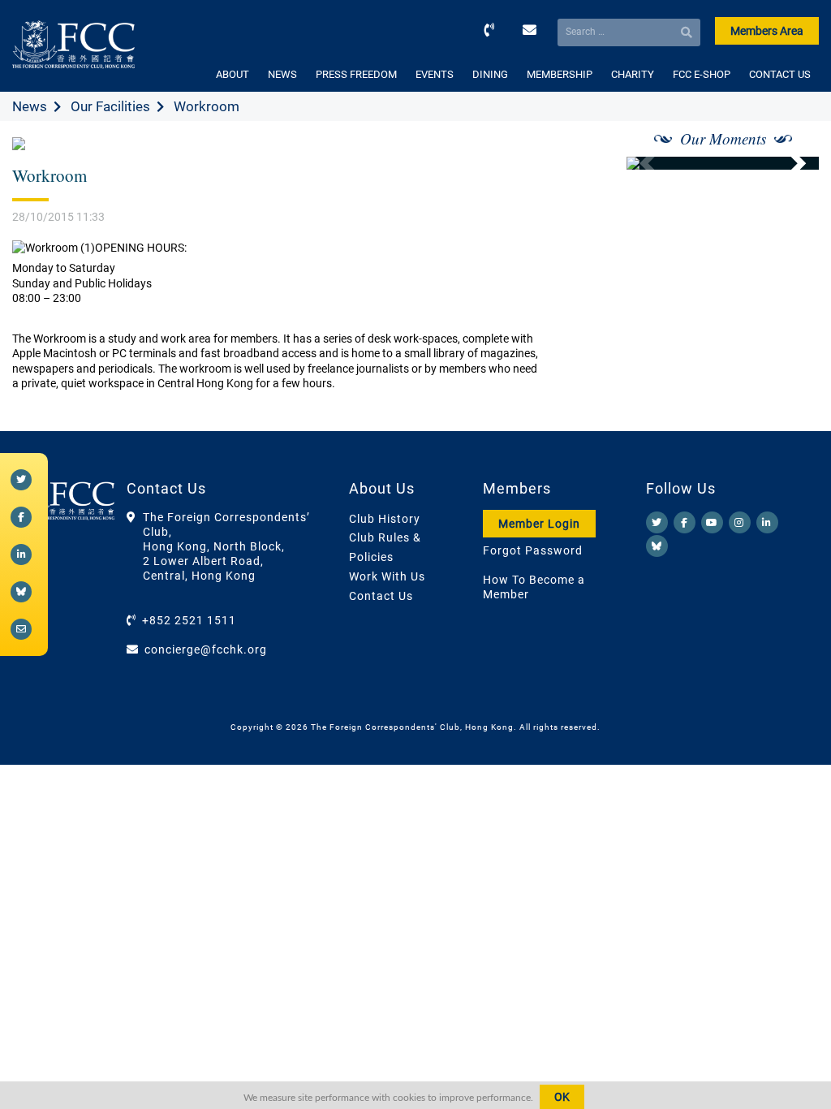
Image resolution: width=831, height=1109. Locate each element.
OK (562, 1096)
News (29, 106)
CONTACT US (780, 74)
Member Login (539, 523)
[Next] (789, 163)
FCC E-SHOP (701, 74)
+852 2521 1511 (189, 620)
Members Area (766, 30)
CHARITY (632, 74)
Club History (384, 518)
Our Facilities (110, 106)
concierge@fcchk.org (205, 649)
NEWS (282, 74)
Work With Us (387, 576)
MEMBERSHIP (559, 74)
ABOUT (232, 74)
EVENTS (435, 74)
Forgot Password (533, 550)
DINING (490, 74)
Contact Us (381, 595)
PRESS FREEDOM (356, 74)
